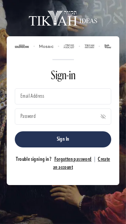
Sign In (63, 139)
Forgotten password (73, 159)
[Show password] (103, 116)
